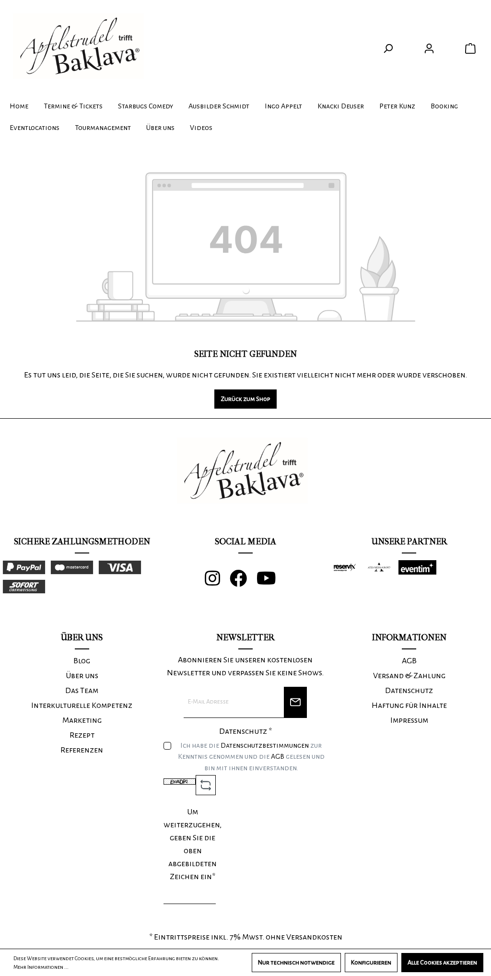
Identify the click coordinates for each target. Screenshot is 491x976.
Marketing (82, 720)
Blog (81, 661)
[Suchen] (388, 48)
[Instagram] (217, 582)
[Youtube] (271, 582)
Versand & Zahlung (409, 675)
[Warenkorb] (470, 48)
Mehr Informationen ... (41, 967)
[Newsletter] (295, 702)
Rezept (82, 735)
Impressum (409, 720)
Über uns (82, 675)
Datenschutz (409, 690)
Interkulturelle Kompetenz (81, 705)
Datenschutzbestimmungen (265, 745)
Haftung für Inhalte (409, 705)
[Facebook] (243, 582)
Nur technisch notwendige (296, 962)
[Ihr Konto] (429, 48)
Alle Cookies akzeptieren (442, 962)
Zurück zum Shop (245, 399)
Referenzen (81, 750)
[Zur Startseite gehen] (81, 47)
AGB (277, 756)
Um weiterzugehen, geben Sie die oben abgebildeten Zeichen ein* (193, 844)
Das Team (81, 690)
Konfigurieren (371, 962)
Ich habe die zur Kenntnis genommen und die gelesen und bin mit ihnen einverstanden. (251, 756)
